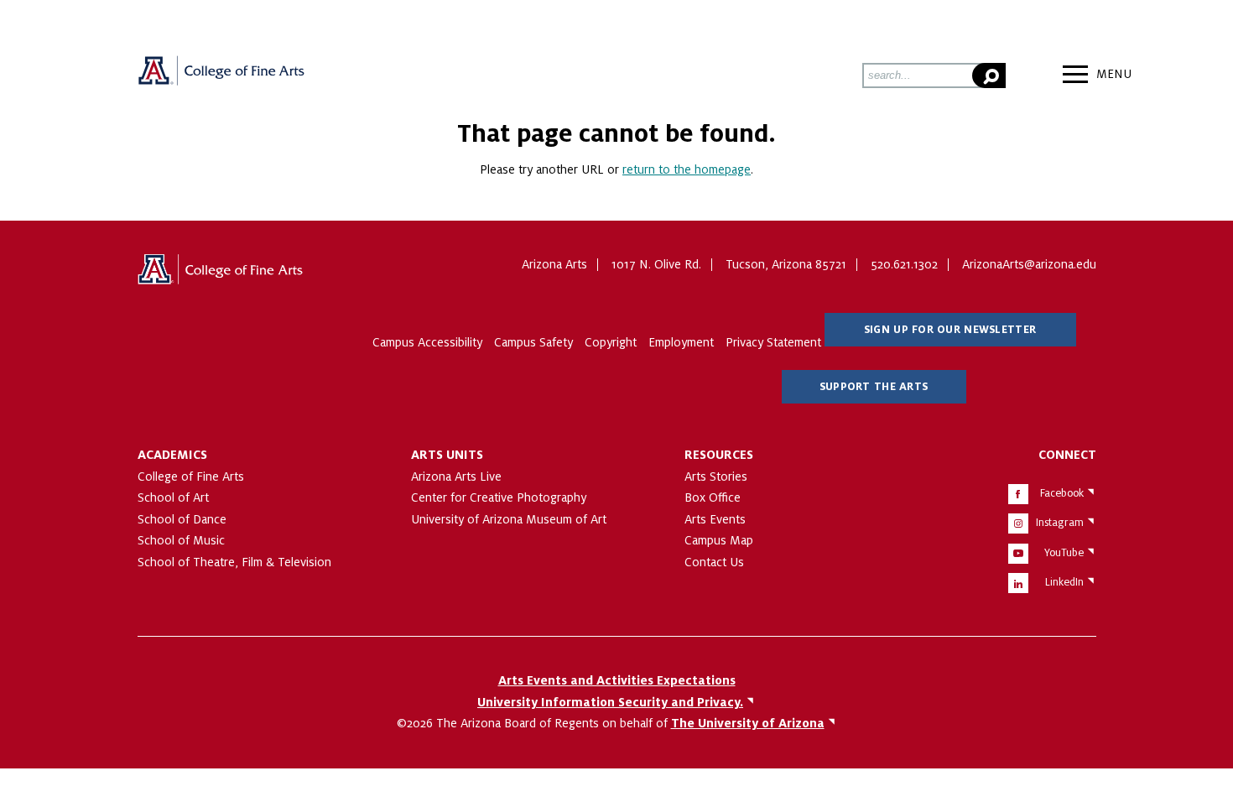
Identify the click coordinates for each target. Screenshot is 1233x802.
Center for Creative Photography (498, 497)
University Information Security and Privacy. (610, 702)
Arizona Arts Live (456, 476)
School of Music (181, 540)
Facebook (1062, 493)
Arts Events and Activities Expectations (617, 680)
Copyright (611, 342)
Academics (172, 454)
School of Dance (182, 519)
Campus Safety (533, 342)
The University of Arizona (221, 275)
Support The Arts (873, 387)
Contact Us (714, 562)
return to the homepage (686, 169)
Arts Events (715, 519)
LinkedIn (1064, 582)
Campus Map (718, 540)
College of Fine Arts (191, 476)
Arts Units (447, 454)
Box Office (712, 497)
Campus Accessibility (427, 342)
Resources (718, 454)
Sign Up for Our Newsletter (950, 330)
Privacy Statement (773, 342)
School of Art (173, 497)
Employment (681, 342)
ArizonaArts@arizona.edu (1029, 264)
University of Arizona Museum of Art (508, 519)
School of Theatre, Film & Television (234, 562)
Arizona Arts (221, 76)
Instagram (1060, 523)
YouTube (1064, 553)
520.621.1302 (904, 264)
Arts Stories (715, 476)
